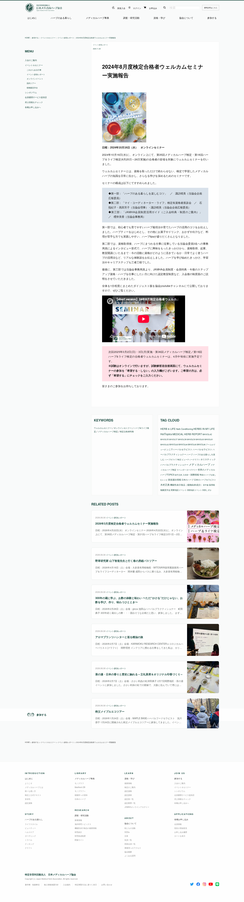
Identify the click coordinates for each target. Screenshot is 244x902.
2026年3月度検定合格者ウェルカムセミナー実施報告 (127, 523)
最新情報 (128, 783)
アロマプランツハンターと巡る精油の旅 (119, 637)
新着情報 (78, 820)
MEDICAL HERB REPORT (187, 434)
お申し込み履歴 (180, 832)
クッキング (29, 843)
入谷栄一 (186, 474)
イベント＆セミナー (34, 65)
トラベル (28, 840)
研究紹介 (78, 832)
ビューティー (30, 828)
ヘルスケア (29, 832)
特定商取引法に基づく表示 (86, 884)
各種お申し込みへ (33, 107)
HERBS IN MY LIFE (204, 428)
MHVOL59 (191, 439)
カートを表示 (179, 836)
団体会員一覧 (129, 843)
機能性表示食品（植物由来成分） (186, 484)
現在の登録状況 (180, 828)
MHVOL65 (192, 444)
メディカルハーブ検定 (108, 431)
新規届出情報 (174, 479)
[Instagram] (204, 883)
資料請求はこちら (210, 7)
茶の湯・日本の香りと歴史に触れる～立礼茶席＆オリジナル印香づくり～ (139, 674)
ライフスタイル (31, 824)
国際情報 (194, 474)
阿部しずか (206, 490)
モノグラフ (79, 783)
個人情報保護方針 (51, 884)
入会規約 (66, 884)
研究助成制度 (80, 836)
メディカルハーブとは (34, 787)
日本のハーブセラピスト (205, 479)
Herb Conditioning (184, 428)
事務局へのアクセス (132, 847)
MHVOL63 (173, 444)
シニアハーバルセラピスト (179, 449)
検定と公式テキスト (33, 795)
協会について (186, 17)
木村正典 (165, 484)
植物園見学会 (32, 87)
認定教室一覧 (129, 803)
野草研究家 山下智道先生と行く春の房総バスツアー (126, 561)
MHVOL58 (182, 439)
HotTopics (166, 434)
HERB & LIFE (167, 428)
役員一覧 (128, 840)
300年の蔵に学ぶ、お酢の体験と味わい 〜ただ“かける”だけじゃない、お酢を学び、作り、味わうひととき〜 (139, 600)
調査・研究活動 (131, 17)
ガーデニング (30, 836)
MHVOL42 (207, 434)
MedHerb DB (80, 787)
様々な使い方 (30, 791)
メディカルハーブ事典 (97, 17)
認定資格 (28, 803)
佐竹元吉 (178, 474)
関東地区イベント (179, 489)
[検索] (165, 7)
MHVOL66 (201, 444)
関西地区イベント (194, 490)
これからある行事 (34, 69)
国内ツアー (31, 83)
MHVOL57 (173, 439)
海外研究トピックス (83, 824)
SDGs (127, 832)
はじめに (32, 17)
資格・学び (159, 17)
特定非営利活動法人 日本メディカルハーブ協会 (50, 874)
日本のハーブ (188, 479)
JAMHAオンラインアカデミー (136, 807)
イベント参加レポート (100, 45)
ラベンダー (181, 469)
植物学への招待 (81, 795)
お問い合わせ (106, 884)
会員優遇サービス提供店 (36, 97)
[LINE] (217, 883)
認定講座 (128, 795)
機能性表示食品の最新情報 (86, 828)
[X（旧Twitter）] (192, 883)
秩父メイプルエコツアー (109, 711)
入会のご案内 (31, 60)
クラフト (28, 847)
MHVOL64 (183, 444)
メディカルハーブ (199, 464)
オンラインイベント (35, 78)
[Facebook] (198, 883)
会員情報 (178, 824)
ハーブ (190, 454)
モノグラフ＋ (80, 791)
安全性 (27, 799)
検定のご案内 (129, 787)
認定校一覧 (129, 799)
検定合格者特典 (127, 431)
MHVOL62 (164, 444)
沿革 (126, 836)
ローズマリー (191, 469)
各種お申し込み (181, 819)
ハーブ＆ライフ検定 (173, 459)
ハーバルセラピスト (202, 449)
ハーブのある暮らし (61, 17)
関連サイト (79, 840)
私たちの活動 (129, 828)
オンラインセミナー (123, 427)
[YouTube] (211, 883)
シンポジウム (31, 92)
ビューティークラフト (191, 459)
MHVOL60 (200, 439)
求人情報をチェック (34, 102)
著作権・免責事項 (32, 884)
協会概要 (128, 851)
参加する (212, 17)
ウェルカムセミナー (103, 427)
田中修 (205, 485)
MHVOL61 (208, 439)
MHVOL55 (164, 439)
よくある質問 (129, 855)
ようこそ (28, 783)
